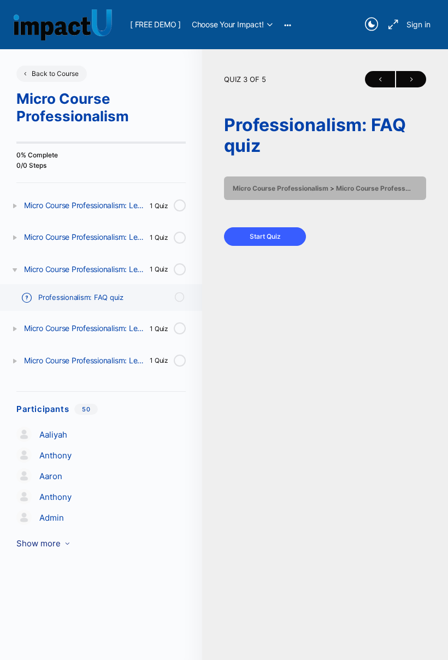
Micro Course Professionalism (280, 188)
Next (411, 79)
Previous (380, 79)
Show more (38, 543)
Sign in (418, 24)
